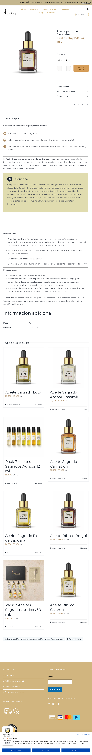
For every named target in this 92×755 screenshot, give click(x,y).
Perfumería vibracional (27, 639)
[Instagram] (53, 704)
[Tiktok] (58, 704)
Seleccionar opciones (13, 405)
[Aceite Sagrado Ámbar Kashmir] (68, 367)
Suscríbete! (54, 689)
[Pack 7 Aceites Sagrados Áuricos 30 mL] (23, 580)
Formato (61, 54)
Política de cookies (13, 687)
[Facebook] (74, 104)
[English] (85, 3)
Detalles (39, 405)
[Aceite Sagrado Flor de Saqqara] (23, 511)
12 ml (37, 327)
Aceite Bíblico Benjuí (68, 535)
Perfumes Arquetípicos (52, 639)
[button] (73, 86)
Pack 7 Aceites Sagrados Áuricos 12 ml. (22, 466)
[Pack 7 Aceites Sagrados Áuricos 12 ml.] (23, 437)
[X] (79, 104)
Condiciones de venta (14, 692)
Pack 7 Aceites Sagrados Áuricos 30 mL (23, 610)
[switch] (7, 743)
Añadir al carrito (81, 68)
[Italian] (87, 3)
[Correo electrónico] (87, 104)
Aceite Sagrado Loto (23, 392)
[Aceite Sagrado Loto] (23, 367)
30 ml (31, 327)
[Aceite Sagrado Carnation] (68, 437)
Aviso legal (9, 675)
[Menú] (11, 727)
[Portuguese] (89, 3)
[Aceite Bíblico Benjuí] (68, 511)
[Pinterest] (83, 104)
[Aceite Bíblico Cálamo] (68, 580)
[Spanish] (83, 3)
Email (51, 677)
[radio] (60, 60)
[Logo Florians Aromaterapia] (9, 9)
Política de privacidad (14, 681)
